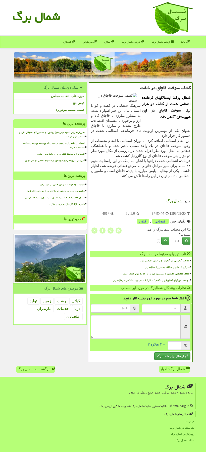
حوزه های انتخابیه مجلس (67, 96)
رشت (61, 301)
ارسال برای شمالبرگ (171, 356)
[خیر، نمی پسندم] (165, 241)
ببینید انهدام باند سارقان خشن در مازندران (62, 184)
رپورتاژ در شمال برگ (182, 433)
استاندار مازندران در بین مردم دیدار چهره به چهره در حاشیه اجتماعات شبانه (54, 145)
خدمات (63, 308)
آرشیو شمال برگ (161, 41)
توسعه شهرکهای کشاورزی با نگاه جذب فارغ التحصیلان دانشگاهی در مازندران (151, 280)
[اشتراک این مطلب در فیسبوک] (102, 230)
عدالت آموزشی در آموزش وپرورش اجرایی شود (164, 260)
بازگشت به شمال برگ (35, 369)
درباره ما (189, 421)
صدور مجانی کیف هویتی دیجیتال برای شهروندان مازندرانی (55, 197)
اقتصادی (160, 221)
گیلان (107, 41)
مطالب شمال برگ (185, 440)
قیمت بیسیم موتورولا (70, 109)
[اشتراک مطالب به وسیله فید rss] (118, 230)
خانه (183, 41)
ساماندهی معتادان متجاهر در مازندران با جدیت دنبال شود (56, 191)
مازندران (88, 41)
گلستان (67, 41)
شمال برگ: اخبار (173, 369)
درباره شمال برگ (131, 41)
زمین (47, 301)
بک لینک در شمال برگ (182, 427)
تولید (33, 301)
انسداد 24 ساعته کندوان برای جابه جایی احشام (61, 153)
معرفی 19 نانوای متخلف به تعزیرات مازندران (167, 267)
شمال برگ (36, 16)
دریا (77, 308)
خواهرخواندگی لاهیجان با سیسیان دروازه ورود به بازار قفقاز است (156, 273)
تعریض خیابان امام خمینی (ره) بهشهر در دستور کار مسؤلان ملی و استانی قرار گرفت (52, 134)
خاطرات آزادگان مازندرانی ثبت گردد (67, 204)
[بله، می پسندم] (186, 241)
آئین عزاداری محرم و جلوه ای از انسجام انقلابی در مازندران (55, 160)
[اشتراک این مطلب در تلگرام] (110, 230)
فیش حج (78, 103)
